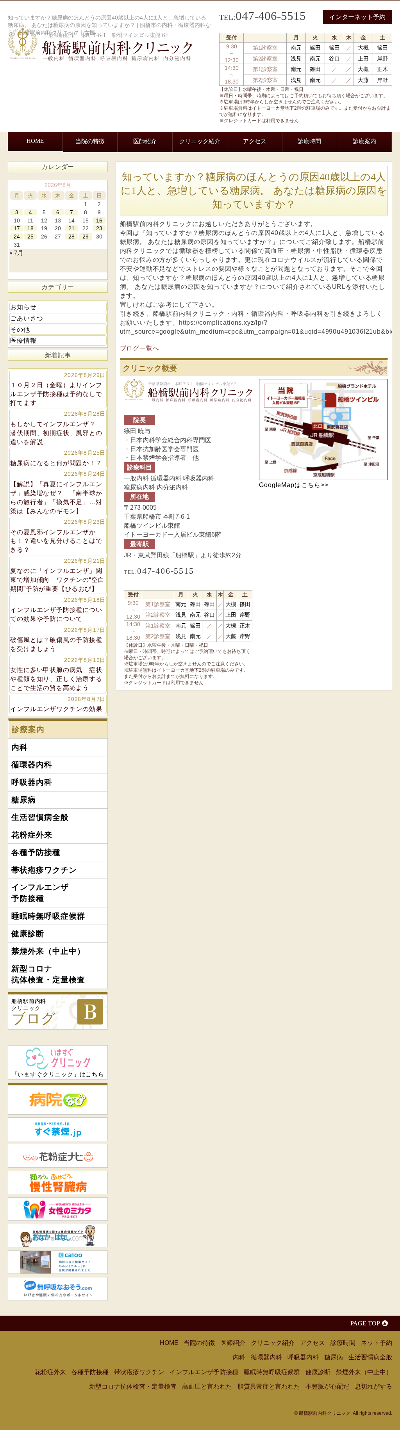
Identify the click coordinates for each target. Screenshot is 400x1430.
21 (71, 228)
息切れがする (373, 1386)
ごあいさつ (26, 318)
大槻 (363, 47)
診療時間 (309, 141)
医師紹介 (145, 141)
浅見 (296, 58)
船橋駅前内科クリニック (33, 1012)
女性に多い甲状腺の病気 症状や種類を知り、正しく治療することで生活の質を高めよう (57, 674)
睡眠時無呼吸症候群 (47, 190)
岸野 (382, 58)
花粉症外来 (206, 165)
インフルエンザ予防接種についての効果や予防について (57, 609)
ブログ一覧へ (139, 348)
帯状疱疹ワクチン (298, 165)
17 (17, 228)
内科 (25, 165)
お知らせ (23, 306)
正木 (382, 69)
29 (85, 236)
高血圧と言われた (207, 1386)
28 (71, 236)
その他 (20, 329)
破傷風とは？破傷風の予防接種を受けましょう (57, 639)
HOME (35, 140)
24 (17, 236)
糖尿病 (123, 165)
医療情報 (23, 340)
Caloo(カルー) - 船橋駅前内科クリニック (57, 1262)
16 (99, 220)
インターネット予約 (357, 17)
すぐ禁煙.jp (57, 1129)
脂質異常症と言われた (269, 1386)
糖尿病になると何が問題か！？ (57, 458)
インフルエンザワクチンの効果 (57, 704)
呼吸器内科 (91, 165)
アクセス (254, 141)
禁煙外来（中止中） (142, 190)
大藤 (363, 80)
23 (99, 228)
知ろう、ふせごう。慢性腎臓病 (57, 1182)
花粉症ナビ (57, 1155)
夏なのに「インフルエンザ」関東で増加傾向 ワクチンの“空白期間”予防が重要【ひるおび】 (57, 575)
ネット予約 (376, 1342)
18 (30, 228)
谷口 (334, 58)
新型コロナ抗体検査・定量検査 (202, 194)
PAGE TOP (365, 1323)
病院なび (57, 1098)
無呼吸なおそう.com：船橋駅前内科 (57, 1288)
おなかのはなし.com (57, 1235)
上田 (363, 58)
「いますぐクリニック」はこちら (58, 1074)
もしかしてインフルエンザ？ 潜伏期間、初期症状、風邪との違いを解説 (57, 428)
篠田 (315, 47)
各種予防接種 (247, 165)
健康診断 (94, 190)
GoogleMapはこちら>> (293, 484)
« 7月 (16, 252)
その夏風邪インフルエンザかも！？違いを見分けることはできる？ (57, 536)
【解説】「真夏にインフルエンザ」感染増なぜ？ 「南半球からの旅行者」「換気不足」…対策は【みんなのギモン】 (57, 492)
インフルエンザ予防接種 (352, 170)
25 (30, 236)
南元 (296, 47)
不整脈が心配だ (327, 1386)
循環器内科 (54, 165)
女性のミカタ (57, 1209)
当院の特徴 (90, 141)
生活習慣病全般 (162, 165)
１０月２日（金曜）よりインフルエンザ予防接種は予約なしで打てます (57, 389)
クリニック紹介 (199, 141)
